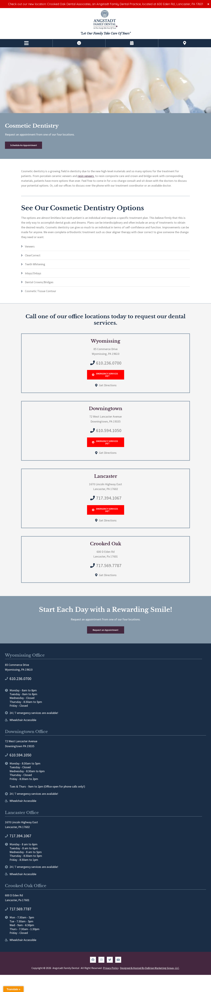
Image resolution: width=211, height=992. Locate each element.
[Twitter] (110, 960)
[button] (26, 43)
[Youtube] (118, 960)
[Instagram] (101, 960)
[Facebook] (93, 960)
